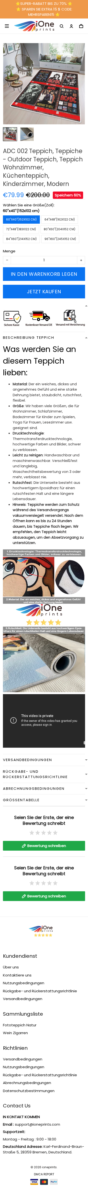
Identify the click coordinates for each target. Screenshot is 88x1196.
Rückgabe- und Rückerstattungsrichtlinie (40, 991)
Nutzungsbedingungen (23, 982)
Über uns (11, 967)
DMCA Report (44, 1174)
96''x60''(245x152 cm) (60, 239)
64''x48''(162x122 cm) (59, 219)
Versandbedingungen (22, 998)
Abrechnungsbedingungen (27, 1082)
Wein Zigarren (15, 1032)
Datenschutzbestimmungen (29, 1090)
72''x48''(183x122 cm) (21, 229)
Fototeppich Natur (19, 1025)
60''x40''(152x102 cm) (21, 210)
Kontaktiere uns (17, 975)
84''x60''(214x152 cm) (21, 239)
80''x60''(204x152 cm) (59, 229)
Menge (9, 251)
